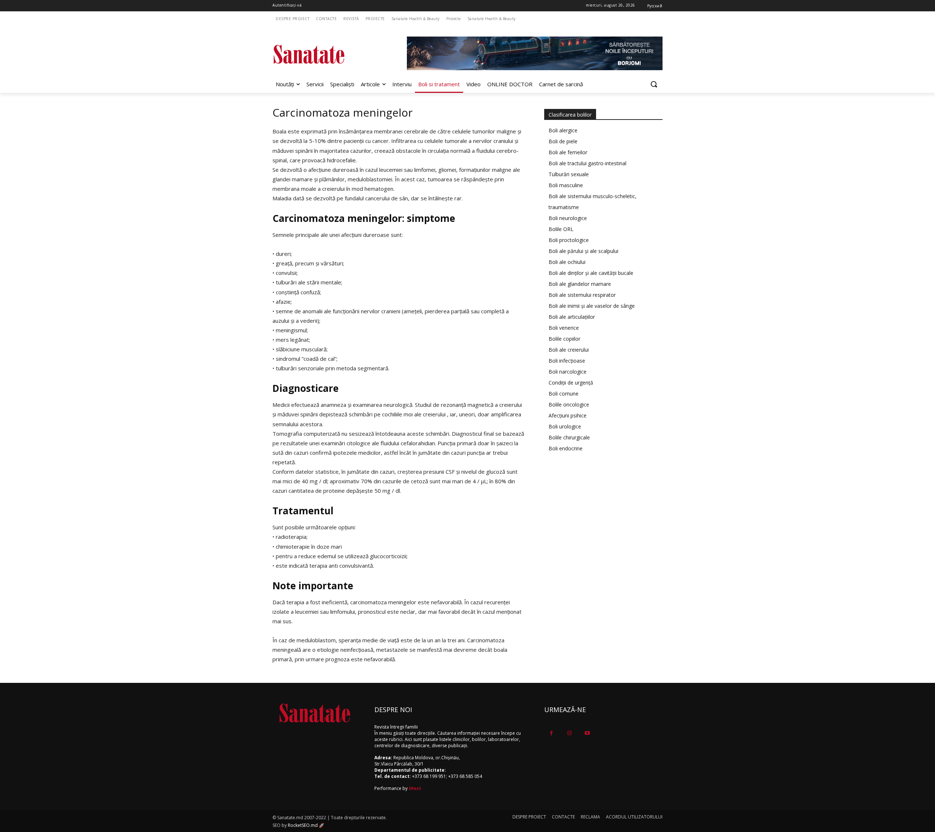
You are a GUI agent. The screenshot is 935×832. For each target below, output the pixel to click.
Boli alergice (563, 130)
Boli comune (564, 393)
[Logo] (330, 54)
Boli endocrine (566, 448)
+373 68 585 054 (465, 776)
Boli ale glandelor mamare (580, 283)
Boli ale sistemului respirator (582, 294)
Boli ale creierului (569, 349)
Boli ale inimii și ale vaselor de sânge (592, 305)
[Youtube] (587, 733)
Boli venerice (564, 327)
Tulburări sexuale (569, 174)
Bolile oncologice (569, 404)
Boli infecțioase (567, 360)
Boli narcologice (568, 371)
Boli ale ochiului (567, 261)
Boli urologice (565, 426)
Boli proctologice (569, 240)
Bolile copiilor (564, 338)
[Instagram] (569, 733)
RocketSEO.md (303, 825)
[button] (654, 84)
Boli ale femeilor (568, 152)
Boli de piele (563, 141)
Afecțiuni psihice (568, 415)
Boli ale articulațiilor (572, 316)
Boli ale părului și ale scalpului (583, 250)
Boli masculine (566, 185)
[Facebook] (551, 733)
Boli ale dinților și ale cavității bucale (591, 272)
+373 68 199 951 (429, 776)
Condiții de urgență (571, 382)
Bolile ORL (561, 229)
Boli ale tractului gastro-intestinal (587, 163)
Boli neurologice (568, 218)
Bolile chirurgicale (569, 437)
